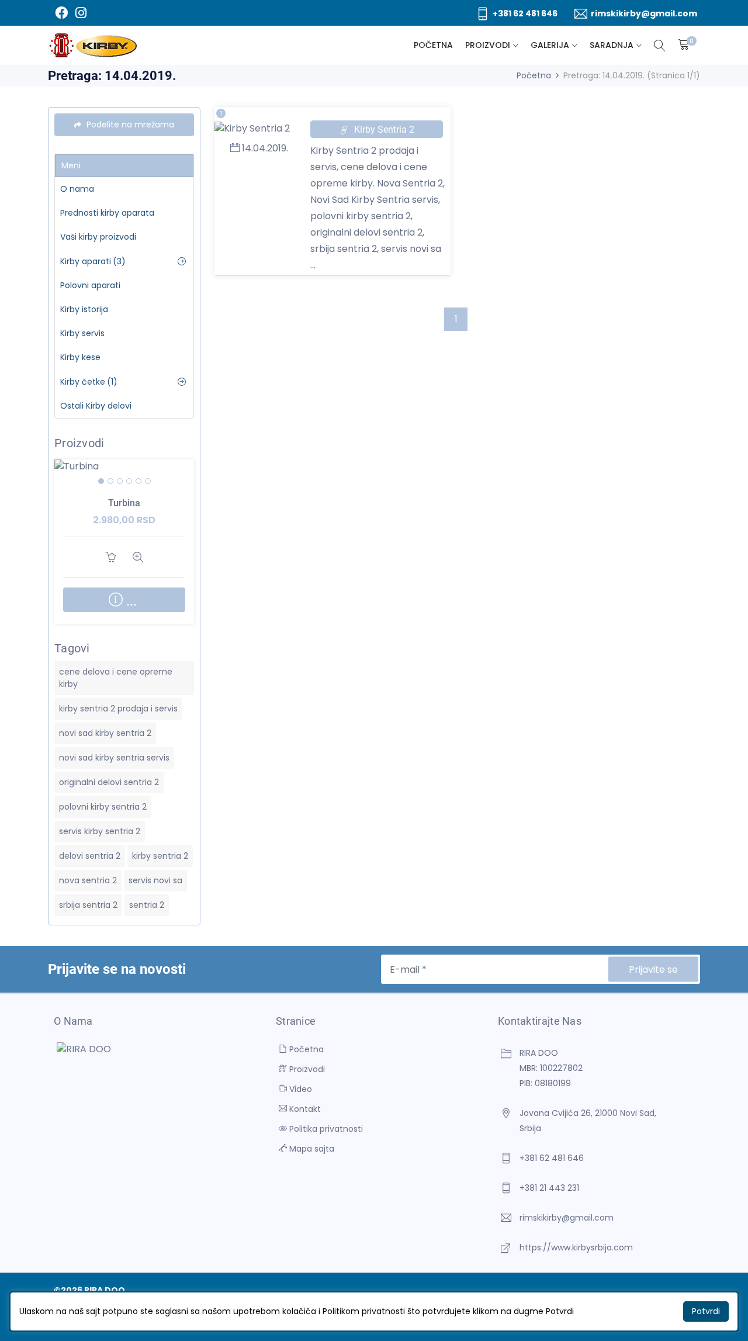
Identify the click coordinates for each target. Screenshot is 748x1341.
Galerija (550, 45)
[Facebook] (61, 12)
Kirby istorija (84, 309)
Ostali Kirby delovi (95, 406)
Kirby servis (82, 333)
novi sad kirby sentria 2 (105, 733)
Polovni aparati (90, 285)
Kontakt (304, 1109)
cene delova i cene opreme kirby (115, 678)
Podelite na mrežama (129, 124)
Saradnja (611, 45)
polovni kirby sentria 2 (103, 807)
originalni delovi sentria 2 (109, 782)
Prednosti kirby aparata (107, 213)
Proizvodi (487, 45)
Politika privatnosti (325, 1129)
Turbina (124, 503)
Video (299, 1089)
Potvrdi (706, 1311)
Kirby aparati (93, 261)
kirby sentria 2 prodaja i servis (118, 708)
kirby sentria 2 (160, 856)
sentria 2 (146, 905)
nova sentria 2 (88, 880)
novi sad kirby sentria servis (114, 757)
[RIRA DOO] (93, 45)
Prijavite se (653, 969)
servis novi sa (155, 880)
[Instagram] (80, 12)
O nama (77, 189)
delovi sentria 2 (89, 856)
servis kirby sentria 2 (99, 831)
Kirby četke (88, 382)
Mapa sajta (310, 1149)
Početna (433, 45)
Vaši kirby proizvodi (98, 237)
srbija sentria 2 (88, 905)
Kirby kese (80, 357)
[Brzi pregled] (138, 483)
